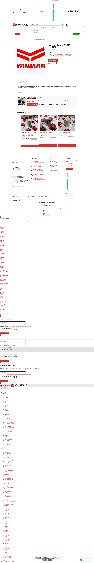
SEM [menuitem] (6, 519)
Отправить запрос (29, 87)
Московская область (4, 271)
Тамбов (1, 305)
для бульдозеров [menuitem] (8, 424)
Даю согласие (44, 560)
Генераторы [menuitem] (7, 540)
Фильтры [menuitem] (7, 513)
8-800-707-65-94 (18, 9)
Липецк (1, 266)
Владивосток (3, 236)
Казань (1, 252)
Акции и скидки (53, 170)
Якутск (1, 314)
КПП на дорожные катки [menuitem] (10, 471)
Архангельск (2, 227)
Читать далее (29, 145)
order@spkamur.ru (55, 0)
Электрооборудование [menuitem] (10, 501)
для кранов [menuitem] (7, 428)
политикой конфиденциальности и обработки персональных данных (19, 326)
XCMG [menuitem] (6, 514)
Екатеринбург (3, 246)
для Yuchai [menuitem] (7, 462)
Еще (30, 28)
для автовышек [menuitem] (8, 419)
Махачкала (2, 270)
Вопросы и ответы (54, 167)
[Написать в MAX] (52, 11)
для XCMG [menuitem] (7, 452)
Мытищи (2, 274)
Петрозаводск (3, 292)
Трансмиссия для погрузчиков (54, 56)
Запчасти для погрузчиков (27, 41)
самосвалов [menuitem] (7, 445)
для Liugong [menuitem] (7, 458)
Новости (52, 27)
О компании (37, 27)
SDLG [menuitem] (6, 518)
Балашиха (2, 229)
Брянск (1, 235)
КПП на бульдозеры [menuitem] (9, 467)
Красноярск (2, 262)
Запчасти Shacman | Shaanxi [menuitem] (9, 561)
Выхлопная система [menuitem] (9, 479)
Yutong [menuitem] (6, 401)
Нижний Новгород (4, 283)
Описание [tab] (22, 78)
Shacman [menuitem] (7, 435)
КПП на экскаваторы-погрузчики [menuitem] (9, 473)
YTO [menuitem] (6, 411)
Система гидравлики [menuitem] (9, 502)
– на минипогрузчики (36, 166)
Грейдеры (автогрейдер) (37, 178)
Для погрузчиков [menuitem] (6, 475)
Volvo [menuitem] (6, 553)
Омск (1, 284)
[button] (59, 63)
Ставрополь (2, 302)
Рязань (1, 297)
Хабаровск (2, 309)
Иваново (2, 248)
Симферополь (3, 301)
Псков (1, 293)
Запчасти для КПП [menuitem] (7, 557)
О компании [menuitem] (5, 388)
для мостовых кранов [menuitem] (9, 430)
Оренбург (2, 287)
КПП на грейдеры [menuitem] (8, 466)
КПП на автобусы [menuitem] (8, 469)
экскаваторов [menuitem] (8, 447)
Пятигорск (2, 294)
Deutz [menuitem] (6, 404)
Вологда (1, 241)
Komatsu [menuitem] (6, 436)
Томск (1, 306)
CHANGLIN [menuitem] (7, 515)
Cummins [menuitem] (7, 398)
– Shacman (34, 173)
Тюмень (1, 307)
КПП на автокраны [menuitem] (9, 470)
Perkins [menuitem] (6, 400)
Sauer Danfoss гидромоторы (38, 174)
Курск (1, 265)
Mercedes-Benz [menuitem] (8, 406)
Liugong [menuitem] (6, 437)
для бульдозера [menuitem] (8, 439)
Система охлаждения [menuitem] (9, 493)
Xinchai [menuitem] (6, 415)
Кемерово (2, 257)
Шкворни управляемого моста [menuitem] (9, 488)
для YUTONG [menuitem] (7, 463)
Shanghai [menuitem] (7, 414)
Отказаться (50, 560)
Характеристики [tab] (23, 80)
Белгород (2, 232)
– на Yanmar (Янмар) (36, 165)
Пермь (1, 289)
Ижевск (1, 249)
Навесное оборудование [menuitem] (10, 545)
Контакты (62, 27)
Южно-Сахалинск (4, 313)
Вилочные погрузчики (37, 177)
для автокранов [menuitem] (8, 421)
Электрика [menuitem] (7, 500)
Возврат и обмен (36, 32)
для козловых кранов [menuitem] (9, 427)
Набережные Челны (4, 275)
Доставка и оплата (45, 27)
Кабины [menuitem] (4, 432)
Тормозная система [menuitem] (9, 478)
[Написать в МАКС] (66, 181)
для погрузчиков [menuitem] (8, 431)
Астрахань (2, 228)
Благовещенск (3, 233)
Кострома (2, 259)
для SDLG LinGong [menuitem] (9, 460)
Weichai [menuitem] (6, 397)
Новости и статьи (54, 165)
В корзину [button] (48, 145)
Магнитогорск (3, 268)
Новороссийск (3, 279)
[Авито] (53, 11)
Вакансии (52, 169)
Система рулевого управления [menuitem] (8, 505)
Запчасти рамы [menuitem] (8, 491)
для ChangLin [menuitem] (8, 453)
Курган (1, 263)
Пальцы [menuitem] (6, 486)
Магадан (2, 267)
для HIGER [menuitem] (7, 456)
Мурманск (2, 272)
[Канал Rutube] (55, 11)
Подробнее (20, 92)
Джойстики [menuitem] (7, 489)
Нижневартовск (3, 281)
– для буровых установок (37, 171)
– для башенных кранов (37, 169)
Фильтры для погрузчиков (67, 56)
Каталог (18, 41)
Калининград (3, 253)
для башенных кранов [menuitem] (9, 423)
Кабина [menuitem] (6, 538)
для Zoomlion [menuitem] (8, 465)
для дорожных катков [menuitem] (9, 441)
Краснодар (2, 261)
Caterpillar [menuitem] (7, 529)
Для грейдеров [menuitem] (6, 506)
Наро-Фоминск (3, 276)
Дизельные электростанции (38, 175)
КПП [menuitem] (4, 448)
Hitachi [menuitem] (6, 530)
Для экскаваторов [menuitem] (7, 521)
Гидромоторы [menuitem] (6, 560)
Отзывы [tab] (21, 82)
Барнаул (2, 231)
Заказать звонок (69, 169)
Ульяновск (2, 310)
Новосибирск (3, 280)
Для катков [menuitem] (5, 543)
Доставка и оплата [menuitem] (7, 391)
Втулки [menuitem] (6, 484)
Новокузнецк (3, 278)
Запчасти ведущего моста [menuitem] (10, 496)
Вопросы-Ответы (36, 30)
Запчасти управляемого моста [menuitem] (9, 498)
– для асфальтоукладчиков (38, 162)
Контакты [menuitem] (5, 389)
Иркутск (2, 250)
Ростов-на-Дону (3, 296)
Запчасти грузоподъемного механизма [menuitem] (10, 483)
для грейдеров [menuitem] (8, 426)
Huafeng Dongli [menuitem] (8, 405)
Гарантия (34, 34)
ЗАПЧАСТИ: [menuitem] (5, 393)
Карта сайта (15, 165)
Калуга (1, 255)
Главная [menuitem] (4, 387)
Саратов (2, 300)
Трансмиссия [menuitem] (8, 495)
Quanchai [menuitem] (7, 413)
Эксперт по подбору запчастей (38, 39)
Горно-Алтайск (3, 244)
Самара (1, 298)
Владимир (2, 239)
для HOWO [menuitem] (7, 457)
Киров (1, 258)
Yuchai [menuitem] (6, 410)
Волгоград (2, 240)
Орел (1, 288)
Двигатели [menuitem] (5, 395)
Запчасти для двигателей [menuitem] (10, 480)
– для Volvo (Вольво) (36, 163)
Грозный (2, 245)
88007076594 (70, 163)
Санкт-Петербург (4, 226)
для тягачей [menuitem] (7, 417)
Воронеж (2, 242)
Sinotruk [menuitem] (6, 402)
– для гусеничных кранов (37, 170)
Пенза (1, 291)
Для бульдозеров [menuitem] (6, 532)
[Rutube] (69, 181)
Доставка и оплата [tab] (24, 81)
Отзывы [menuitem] (4, 392)
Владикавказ (2, 237)
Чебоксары (2, 311)
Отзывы (57, 27)
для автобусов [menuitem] (8, 418)
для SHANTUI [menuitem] (8, 450)
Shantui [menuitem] (6, 552)
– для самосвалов (36, 167)
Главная (31, 27)
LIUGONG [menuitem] (7, 517)
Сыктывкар (2, 304)
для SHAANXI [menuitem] (7, 461)
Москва (1, 224)
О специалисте (64, 104)
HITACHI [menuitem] (6, 408)
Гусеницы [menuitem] (7, 542)
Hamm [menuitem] (6, 555)
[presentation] (46, 150)
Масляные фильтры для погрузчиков (41, 41)
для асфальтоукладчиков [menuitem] (10, 422)
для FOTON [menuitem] (7, 454)
